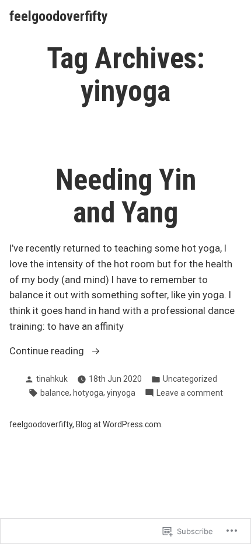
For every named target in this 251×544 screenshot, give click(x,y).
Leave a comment (189, 393)
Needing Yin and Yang (125, 196)
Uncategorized (190, 378)
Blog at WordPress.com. (119, 424)
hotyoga (88, 392)
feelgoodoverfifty (58, 16)
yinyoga (121, 392)
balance (54, 392)
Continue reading (47, 352)
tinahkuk (52, 378)
